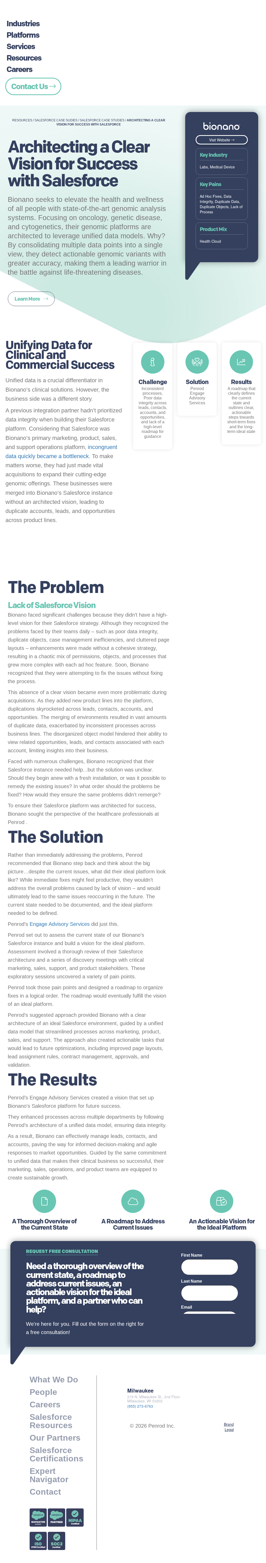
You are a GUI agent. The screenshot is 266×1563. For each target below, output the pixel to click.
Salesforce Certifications (56, 1454)
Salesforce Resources (51, 1421)
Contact (45, 1491)
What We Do (54, 1379)
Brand (229, 1424)
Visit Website (220, 139)
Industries (22, 23)
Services (20, 46)
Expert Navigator (49, 1475)
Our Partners (55, 1437)
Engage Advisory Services (60, 924)
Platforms (22, 35)
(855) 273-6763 (140, 1406)
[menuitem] (33, 16)
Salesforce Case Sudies (56, 120)
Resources (23, 58)
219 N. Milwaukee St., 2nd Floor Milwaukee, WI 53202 (153, 1399)
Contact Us (30, 86)
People (43, 1392)
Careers (19, 69)
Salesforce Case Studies (102, 120)
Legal (229, 1429)
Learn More (28, 299)
